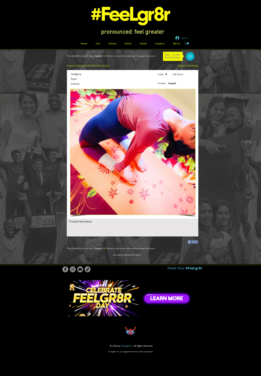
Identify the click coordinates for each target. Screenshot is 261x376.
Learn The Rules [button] (172, 58)
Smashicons (127, 255)
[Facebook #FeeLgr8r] (65, 269)
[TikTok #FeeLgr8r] (87, 269)
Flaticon (138, 255)
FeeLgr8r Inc (127, 345)
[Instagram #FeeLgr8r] (73, 269)
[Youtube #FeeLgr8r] (80, 269)
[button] (132, 32)
